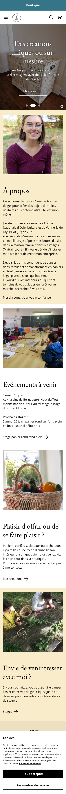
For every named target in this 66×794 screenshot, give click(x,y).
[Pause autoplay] (62, 106)
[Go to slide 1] (27, 105)
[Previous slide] (22, 105)
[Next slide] (43, 105)
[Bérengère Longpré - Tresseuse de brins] (16, 17)
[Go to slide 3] (39, 105)
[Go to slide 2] (33, 105)
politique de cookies (30, 763)
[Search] (51, 17)
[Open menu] (6, 17)
